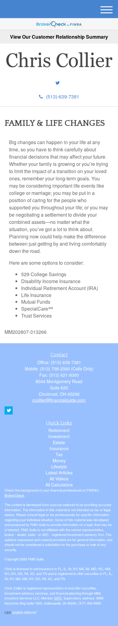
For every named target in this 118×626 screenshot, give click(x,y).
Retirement (59, 430)
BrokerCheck (14, 495)
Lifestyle (59, 466)
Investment (59, 436)
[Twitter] (57, 82)
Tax (59, 454)
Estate (59, 442)
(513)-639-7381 (62, 96)
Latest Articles (59, 473)
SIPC (58, 597)
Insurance (59, 448)
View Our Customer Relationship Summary (59, 36)
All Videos (59, 479)
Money (59, 460)
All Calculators (59, 485)
